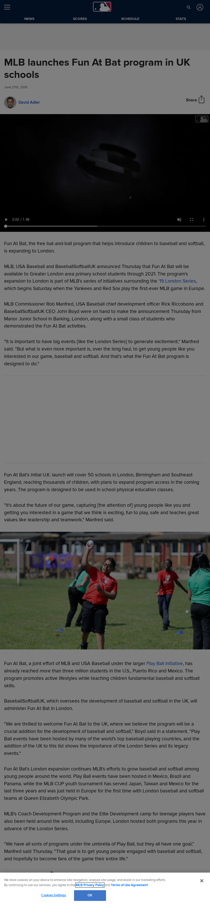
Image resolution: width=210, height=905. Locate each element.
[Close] (201, 880)
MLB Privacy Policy (90, 885)
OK (90, 895)
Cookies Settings (53, 895)
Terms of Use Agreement (129, 885)
